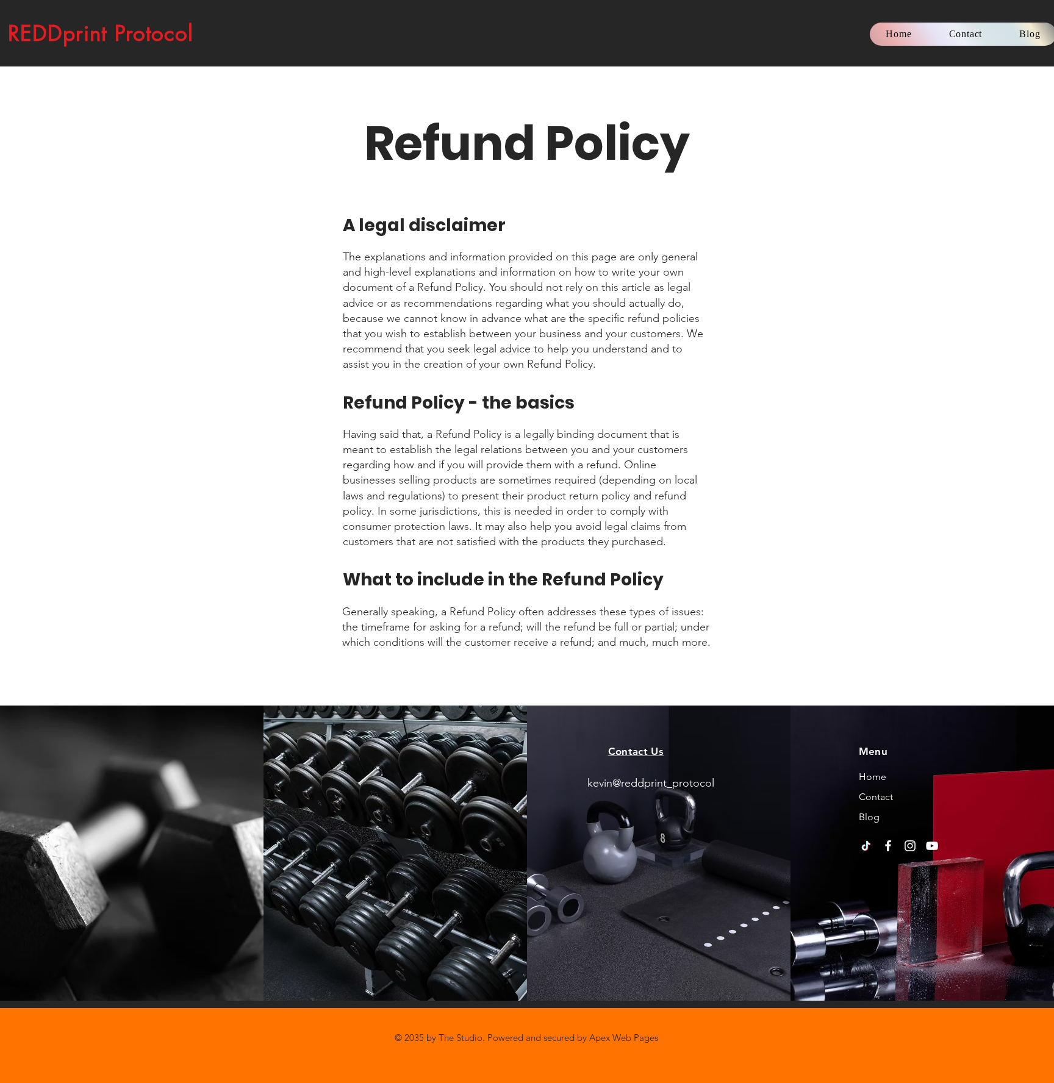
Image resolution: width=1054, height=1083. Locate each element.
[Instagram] (910, 845)
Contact (876, 796)
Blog (869, 817)
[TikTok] (866, 845)
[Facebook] (888, 845)
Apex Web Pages (623, 1037)
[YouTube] (932, 845)
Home (872, 776)
